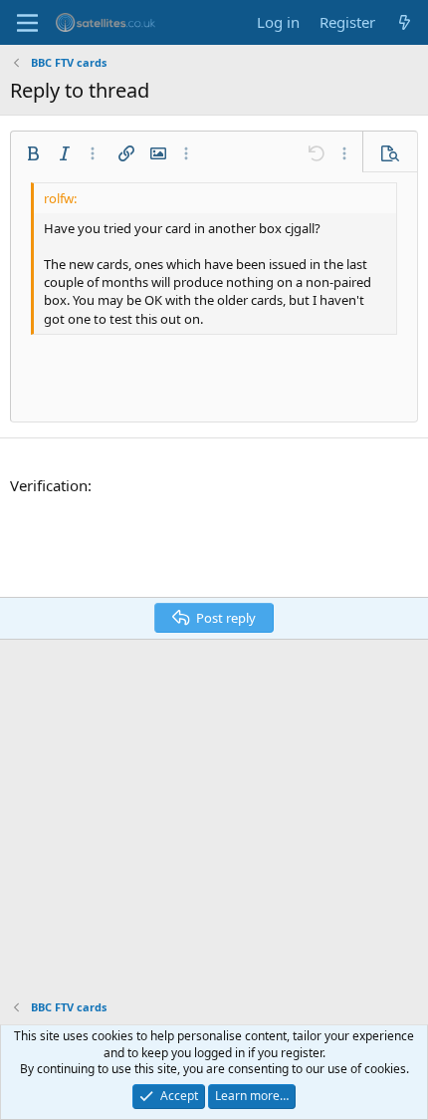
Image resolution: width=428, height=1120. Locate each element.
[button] (33, 153)
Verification (49, 485)
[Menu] (27, 23)
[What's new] (404, 22)
